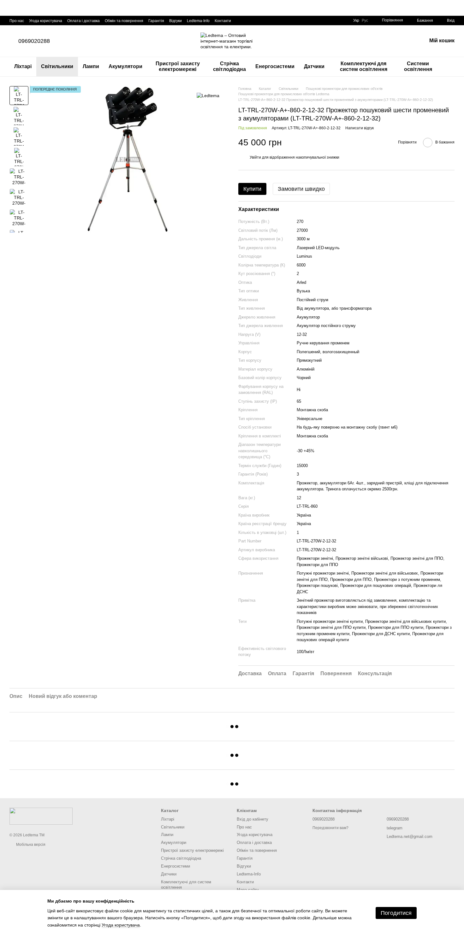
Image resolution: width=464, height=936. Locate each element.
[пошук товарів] (449, 66)
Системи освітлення (418, 66)
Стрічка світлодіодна (229, 66)
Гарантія (156, 21)
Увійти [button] (255, 157)
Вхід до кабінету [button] (252, 819)
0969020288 (34, 41)
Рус (365, 20)
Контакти (223, 21)
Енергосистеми (274, 66)
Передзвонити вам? (330, 828)
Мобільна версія (30, 844)
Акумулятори (125, 66)
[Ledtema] (208, 95)
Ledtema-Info (198, 21)
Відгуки (175, 21)
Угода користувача (45, 21)
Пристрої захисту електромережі (178, 66)
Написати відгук (359, 128)
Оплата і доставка (83, 21)
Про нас (16, 21)
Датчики (314, 66)
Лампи (91, 66)
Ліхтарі (23, 66)
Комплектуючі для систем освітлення (363, 66)
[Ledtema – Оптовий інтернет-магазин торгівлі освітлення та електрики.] (41, 816)
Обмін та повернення (124, 21)
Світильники (57, 66)
